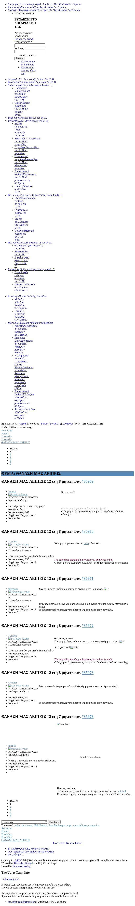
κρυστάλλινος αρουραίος (86, 825)
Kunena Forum (74, 843)
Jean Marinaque (57, 825)
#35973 (88, 672)
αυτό (86, 543)
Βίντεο (21, 253)
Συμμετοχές (22, 108)
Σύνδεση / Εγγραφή (44, 10)
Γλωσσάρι (24, 202)
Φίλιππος (13, 588)
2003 (17, 860)
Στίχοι (27, 117)
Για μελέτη (35, 195)
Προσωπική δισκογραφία (22, 94)
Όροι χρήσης (31, 851)
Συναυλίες (21, 277)
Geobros (12, 682)
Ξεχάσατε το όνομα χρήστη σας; (28, 70)
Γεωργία (12, 541)
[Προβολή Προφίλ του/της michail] (17, 748)
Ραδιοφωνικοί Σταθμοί (24, 398)
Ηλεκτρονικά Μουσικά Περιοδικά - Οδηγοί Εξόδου (23, 372)
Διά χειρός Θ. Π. (44, 4)
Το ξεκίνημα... (15, 854)
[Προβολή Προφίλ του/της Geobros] (18, 685)
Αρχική (31, 79)
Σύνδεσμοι (30, 322)
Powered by (59, 843)
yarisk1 (12, 491)
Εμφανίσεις (31, 269)
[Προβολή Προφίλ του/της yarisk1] (17, 494)
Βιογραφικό (32, 82)
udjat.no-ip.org (11, 879)
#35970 (88, 531)
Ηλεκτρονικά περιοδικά (26, 162)
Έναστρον (21, 212)
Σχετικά (28, 848)
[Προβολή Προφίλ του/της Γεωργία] (18, 544)
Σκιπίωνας (27, 825)
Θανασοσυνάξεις (24, 289)
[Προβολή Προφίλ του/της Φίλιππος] (18, 591)
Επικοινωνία (37, 7)
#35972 (88, 625)
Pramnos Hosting (22, 866)
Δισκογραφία (30, 85)
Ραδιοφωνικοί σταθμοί (25, 177)
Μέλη (20, 303)
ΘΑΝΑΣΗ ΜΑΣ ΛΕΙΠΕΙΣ (15, 442)
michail (12, 745)
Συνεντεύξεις (28, 120)
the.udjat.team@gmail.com (22, 901)
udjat (17, 825)
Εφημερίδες (27, 141)
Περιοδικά (26, 150)
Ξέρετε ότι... (21, 223)
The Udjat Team (22, 863)
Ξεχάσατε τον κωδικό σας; (28, 63)
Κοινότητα (27, 296)
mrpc (69, 825)
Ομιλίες (23, 189)
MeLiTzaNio (40, 825)
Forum (20, 315)
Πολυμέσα (30, 242)
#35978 (88, 716)
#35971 (88, 578)
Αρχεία (21, 262)
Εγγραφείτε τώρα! (23, 38)
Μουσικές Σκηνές (23, 345)
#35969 (88, 481)
